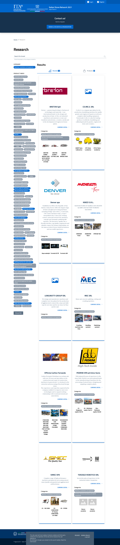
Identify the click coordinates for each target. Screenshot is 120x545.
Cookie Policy (85, 535)
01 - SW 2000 (46, 508)
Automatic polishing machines (21, 87)
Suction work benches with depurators (23, 275)
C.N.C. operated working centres (22, 105)
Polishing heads (30, 211)
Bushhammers (18, 102)
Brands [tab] (56, 71)
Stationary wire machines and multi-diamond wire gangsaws (23, 265)
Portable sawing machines (20, 214)
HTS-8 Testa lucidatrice (97, 149)
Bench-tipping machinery (20, 94)
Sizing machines (18, 250)
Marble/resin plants (19, 193)
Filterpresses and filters (20, 155)
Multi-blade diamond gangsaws (22, 202)
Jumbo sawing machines (20, 176)
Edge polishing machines (29, 146)
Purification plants (18, 226)
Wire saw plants (27, 306)
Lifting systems (18, 179)
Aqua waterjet (46, 253)
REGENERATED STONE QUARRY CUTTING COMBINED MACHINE (64, 424)
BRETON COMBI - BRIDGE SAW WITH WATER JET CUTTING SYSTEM (46, 157)
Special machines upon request (22, 256)
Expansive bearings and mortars (22, 152)
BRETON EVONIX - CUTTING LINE (55, 154)
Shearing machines (19, 247)
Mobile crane (29, 196)
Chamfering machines (19, 114)
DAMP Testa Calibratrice (79, 149)
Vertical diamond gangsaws (21, 294)
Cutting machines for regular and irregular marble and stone (24, 130)
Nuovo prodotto (83, 510)
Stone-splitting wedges (20, 272)
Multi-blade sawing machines (21, 205)
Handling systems (88, 326)
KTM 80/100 (97, 234)
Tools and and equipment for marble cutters (23, 282)
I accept (87, 537)
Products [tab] (90, 71)
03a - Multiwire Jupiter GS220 (97, 410)
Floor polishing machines (20, 161)
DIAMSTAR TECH (88, 235)
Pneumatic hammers (19, 211)
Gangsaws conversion (19, 164)
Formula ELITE (55, 253)
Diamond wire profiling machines (22, 140)
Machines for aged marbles (21, 182)
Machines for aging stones (20, 185)
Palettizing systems (97, 326)
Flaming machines (18, 158)
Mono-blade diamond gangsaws (22, 199)
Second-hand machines (20, 241)
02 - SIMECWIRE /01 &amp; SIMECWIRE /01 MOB (54, 511)
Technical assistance (19, 278)
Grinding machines (19, 173)
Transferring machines (19, 286)
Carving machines (18, 108)
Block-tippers (17, 99)
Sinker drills (29, 247)
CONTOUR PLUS (79, 235)
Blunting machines (27, 99)
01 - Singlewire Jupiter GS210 (79, 410)
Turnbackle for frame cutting (21, 289)
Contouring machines (19, 124)
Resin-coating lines (29, 232)
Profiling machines (18, 220)
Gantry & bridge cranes (20, 168)
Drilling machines (30, 143)
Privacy (77, 535)
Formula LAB (64, 253)
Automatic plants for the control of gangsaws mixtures (22, 83)
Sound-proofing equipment (21, 253)
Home (15, 40)
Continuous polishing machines (22, 121)
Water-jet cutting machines (21, 300)
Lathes (31, 176)
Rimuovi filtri (18, 313)
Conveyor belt (30, 124)
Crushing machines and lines (79, 327)
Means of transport (19, 196)
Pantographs (18, 208)
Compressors (17, 117)
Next (70, 152)
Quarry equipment (18, 232)
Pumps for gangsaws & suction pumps (23, 223)
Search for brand (19, 56)
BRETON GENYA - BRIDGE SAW (64, 154)
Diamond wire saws (19, 143)
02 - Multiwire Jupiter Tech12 (88, 409)
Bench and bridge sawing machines (23, 91)
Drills (17, 146)
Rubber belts (30, 235)
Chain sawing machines (20, 111)
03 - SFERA (64, 508)
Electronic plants (18, 149)
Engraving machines (29, 149)
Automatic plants (18, 80)
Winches (18, 306)
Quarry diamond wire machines (22, 229)
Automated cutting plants (20, 76)
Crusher (18, 127)
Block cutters (32, 94)
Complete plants (31, 114)
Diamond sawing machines (21, 137)
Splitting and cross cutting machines (23, 259)
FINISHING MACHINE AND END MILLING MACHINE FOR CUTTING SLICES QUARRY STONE (46, 427)
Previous (40, 152)
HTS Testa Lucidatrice (88, 149)
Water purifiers (18, 297)
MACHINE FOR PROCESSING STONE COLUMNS (55, 423)
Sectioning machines (19, 244)
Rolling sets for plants (19, 235)
